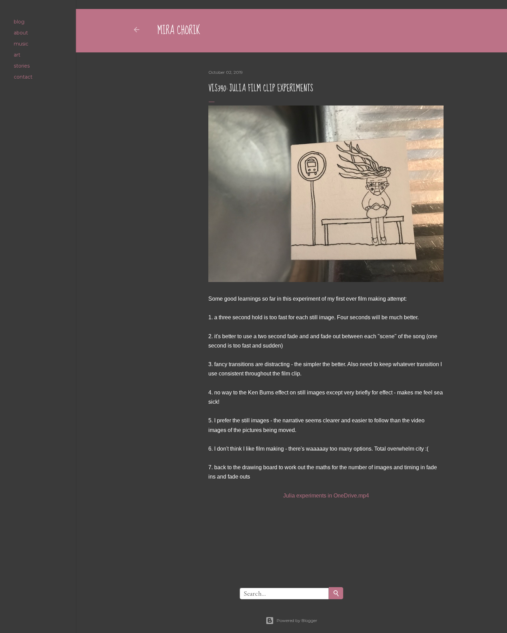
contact (23, 77)
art (17, 55)
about (21, 33)
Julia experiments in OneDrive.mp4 (326, 496)
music (21, 44)
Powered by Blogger (297, 620)
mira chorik (178, 30)
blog (19, 22)
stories (22, 66)
